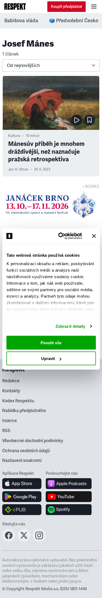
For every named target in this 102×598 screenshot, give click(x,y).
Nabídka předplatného (24, 410)
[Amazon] (22, 509)
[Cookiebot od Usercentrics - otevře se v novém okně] (61, 236)
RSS (6, 430)
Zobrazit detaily (70, 326)
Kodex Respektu (18, 401)
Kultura (14, 136)
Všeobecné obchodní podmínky (32, 440)
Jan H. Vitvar (18, 169)
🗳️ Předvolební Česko (73, 21)
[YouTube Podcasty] (69, 496)
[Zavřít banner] (94, 236)
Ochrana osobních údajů (26, 451)
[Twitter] (23, 540)
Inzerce (9, 420)
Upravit (48, 358)
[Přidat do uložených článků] (89, 120)
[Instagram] (39, 540)
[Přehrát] (76, 120)
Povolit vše (51, 342)
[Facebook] (8, 540)
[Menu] (94, 6)
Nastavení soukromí (22, 460)
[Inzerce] (51, 204)
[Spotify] (69, 509)
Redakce (11, 381)
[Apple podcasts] (69, 483)
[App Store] (22, 483)
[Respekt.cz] (15, 6)
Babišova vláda (21, 21)
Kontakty (11, 391)
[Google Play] (22, 496)
